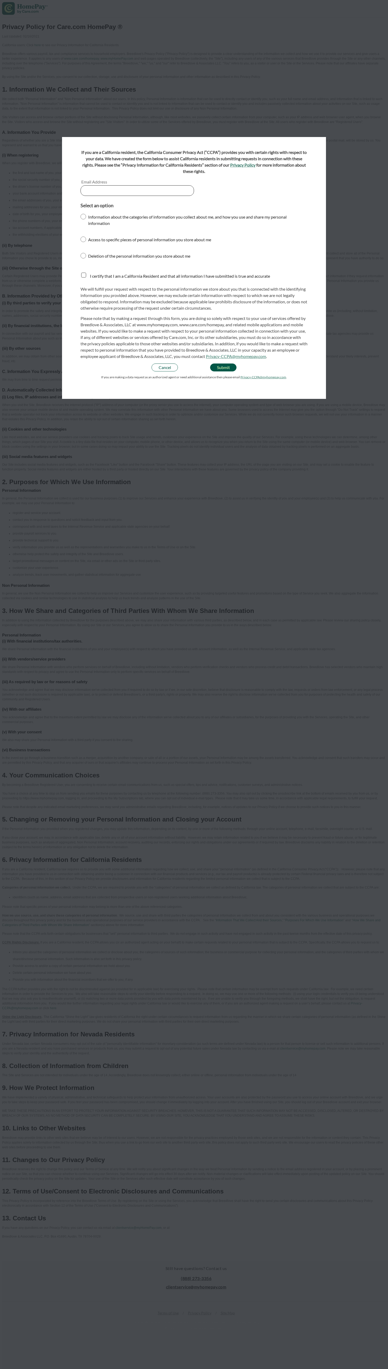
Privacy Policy (242, 164)
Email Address (94, 182)
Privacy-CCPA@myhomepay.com (236, 356)
